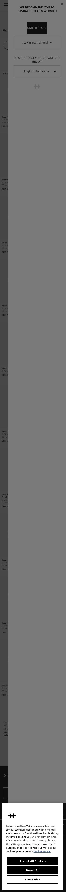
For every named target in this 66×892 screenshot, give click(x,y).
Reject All (32, 870)
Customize (32, 879)
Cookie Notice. (42, 851)
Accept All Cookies (33, 861)
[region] (32, 846)
